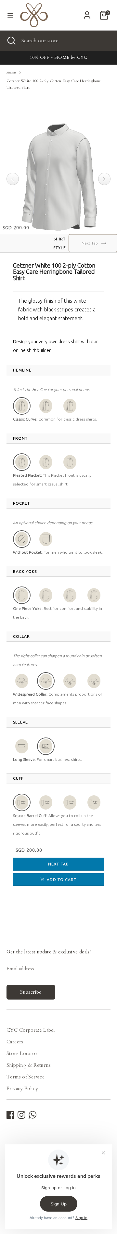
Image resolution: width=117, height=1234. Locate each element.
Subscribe (30, 992)
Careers (14, 1042)
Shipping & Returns (28, 1065)
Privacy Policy (22, 1088)
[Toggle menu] (10, 15)
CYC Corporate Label (30, 1030)
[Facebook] (10, 1115)
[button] (22, 406)
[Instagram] (21, 1115)
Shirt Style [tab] (59, 243)
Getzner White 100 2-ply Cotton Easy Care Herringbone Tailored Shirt (53, 84)
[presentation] (22, 370)
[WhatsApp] (32, 1115)
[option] (58, 58)
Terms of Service (25, 1077)
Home (11, 72)
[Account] (87, 13)
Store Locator (21, 1053)
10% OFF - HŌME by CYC (58, 57)
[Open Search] (11, 40)
